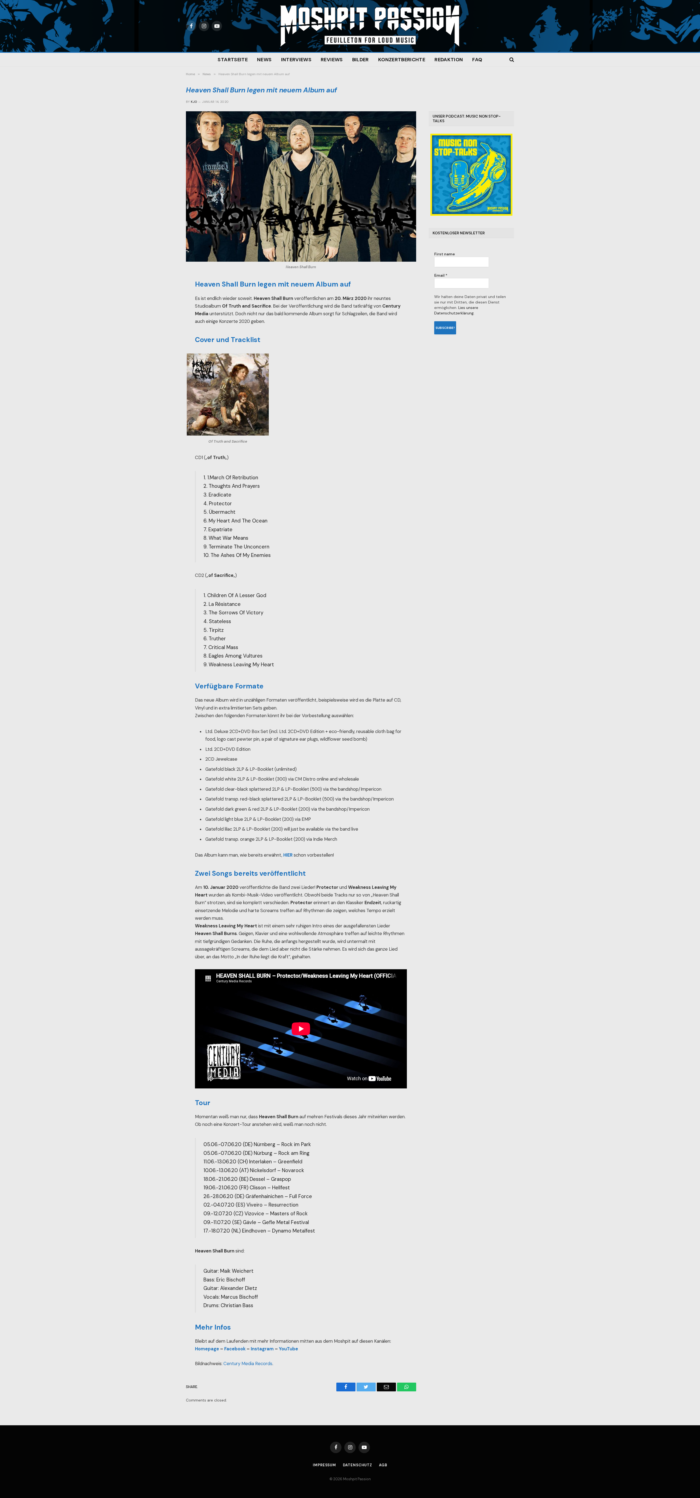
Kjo (194, 102)
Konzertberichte (401, 59)
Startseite (233, 59)
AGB (383, 1465)
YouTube (288, 1349)
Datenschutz (357, 1465)
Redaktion (448, 59)
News (264, 59)
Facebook (235, 1349)
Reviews (332, 59)
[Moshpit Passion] (370, 26)
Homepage (207, 1349)
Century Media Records (247, 1363)
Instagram (262, 1349)
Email (440, 275)
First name (444, 254)
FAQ (477, 59)
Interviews (296, 59)
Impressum (324, 1465)
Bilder (360, 59)
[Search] (511, 60)
